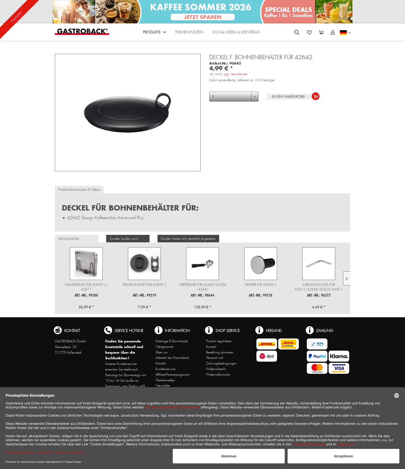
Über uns (162, 352)
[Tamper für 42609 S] (260, 263)
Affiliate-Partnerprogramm (173, 374)
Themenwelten (165, 380)
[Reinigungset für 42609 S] (144, 263)
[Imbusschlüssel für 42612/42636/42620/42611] (318, 263)
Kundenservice (165, 369)
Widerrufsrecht (216, 369)
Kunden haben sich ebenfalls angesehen (188, 238)
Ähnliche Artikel (68, 238)
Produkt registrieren (219, 341)
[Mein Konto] (333, 32)
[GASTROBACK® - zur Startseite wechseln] (82, 32)
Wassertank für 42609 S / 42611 (86, 287)
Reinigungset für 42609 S (144, 285)
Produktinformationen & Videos (79, 189)
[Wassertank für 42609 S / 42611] (86, 263)
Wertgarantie (164, 347)
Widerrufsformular (218, 374)
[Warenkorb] (321, 32)
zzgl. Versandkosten (236, 74)
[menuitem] (154, 33)
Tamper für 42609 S (261, 285)
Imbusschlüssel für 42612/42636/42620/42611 (319, 287)
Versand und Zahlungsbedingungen (221, 360)
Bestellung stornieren (219, 352)
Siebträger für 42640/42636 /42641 (202, 287)
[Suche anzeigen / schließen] (296, 32)
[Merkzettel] (309, 32)
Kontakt (161, 363)
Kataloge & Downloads (172, 341)
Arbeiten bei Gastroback (172, 358)
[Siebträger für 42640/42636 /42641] (202, 263)
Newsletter (163, 385)
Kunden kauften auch (124, 238)
